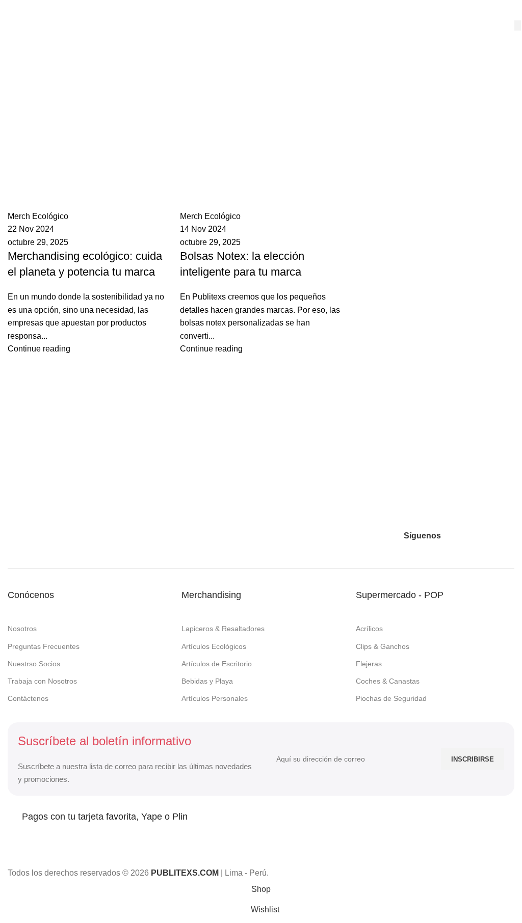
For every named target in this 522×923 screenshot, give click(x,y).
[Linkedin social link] (506, 536)
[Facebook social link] (451, 536)
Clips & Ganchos (382, 646)
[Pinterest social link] (488, 536)
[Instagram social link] (470, 536)
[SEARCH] (517, 25)
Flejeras (369, 664)
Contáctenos (28, 698)
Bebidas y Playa (207, 681)
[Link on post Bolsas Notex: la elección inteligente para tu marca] (261, 439)
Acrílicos (369, 629)
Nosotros (22, 629)
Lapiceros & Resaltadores (223, 629)
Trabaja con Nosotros (42, 681)
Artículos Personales (214, 698)
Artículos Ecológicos (213, 646)
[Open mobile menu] (12, 10)
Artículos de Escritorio (216, 664)
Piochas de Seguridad (391, 698)
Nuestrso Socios (34, 664)
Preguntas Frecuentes (44, 646)
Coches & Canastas (388, 681)
